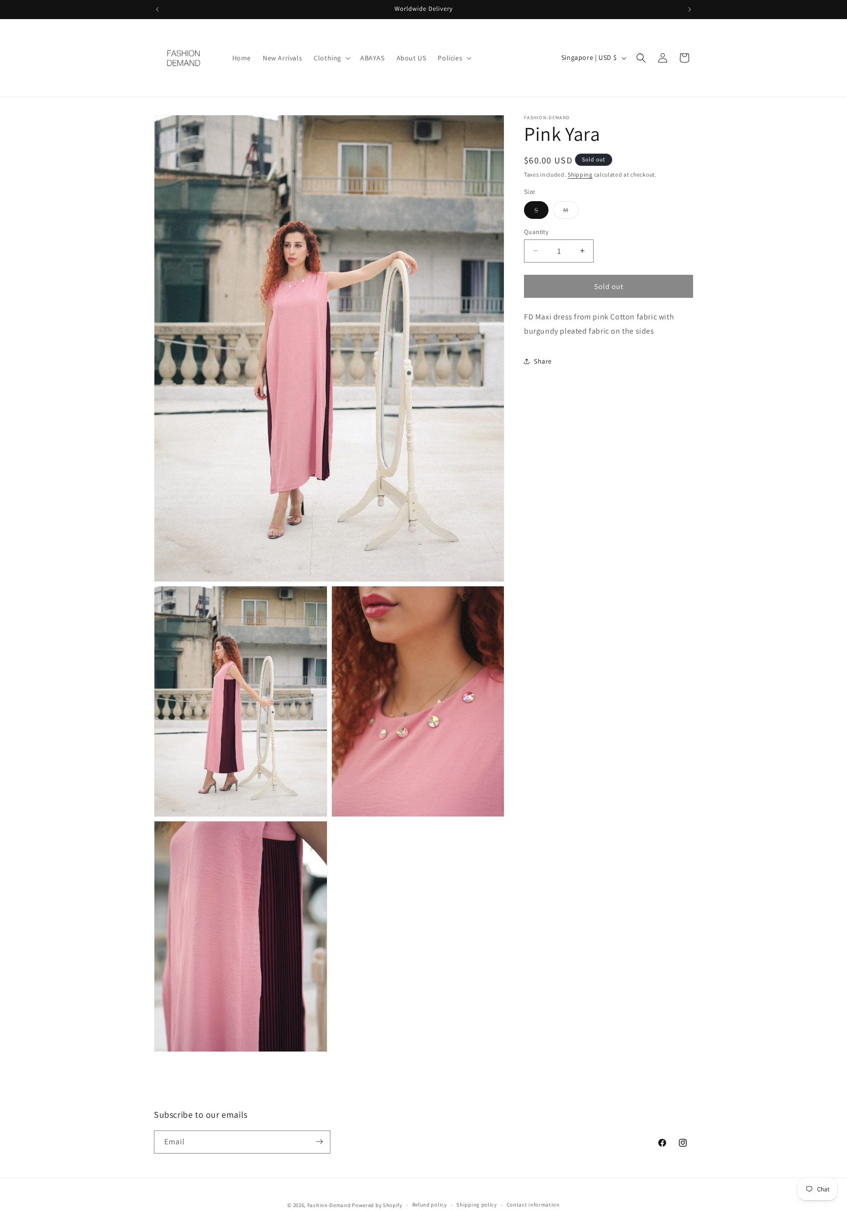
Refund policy (429, 1205)
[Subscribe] (319, 1141)
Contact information (533, 1205)
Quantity (536, 231)
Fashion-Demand (329, 1205)
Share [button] (543, 361)
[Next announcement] (689, 9)
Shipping (580, 174)
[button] (331, 58)
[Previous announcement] (157, 9)
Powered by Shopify (377, 1205)
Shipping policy (476, 1205)
